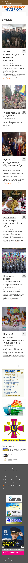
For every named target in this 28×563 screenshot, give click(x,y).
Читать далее (6, 78)
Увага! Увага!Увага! (12, 459)
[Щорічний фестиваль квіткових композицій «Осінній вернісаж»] (14, 318)
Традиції (11, 63)
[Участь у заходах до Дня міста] (14, 97)
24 (3, 485)
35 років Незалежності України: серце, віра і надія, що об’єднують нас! (17, 450)
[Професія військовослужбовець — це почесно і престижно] (14, 35)
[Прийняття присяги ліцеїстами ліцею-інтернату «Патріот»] (14, 260)
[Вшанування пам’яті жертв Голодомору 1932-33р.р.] (14, 202)
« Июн (4, 491)
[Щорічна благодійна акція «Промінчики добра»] (14, 144)
